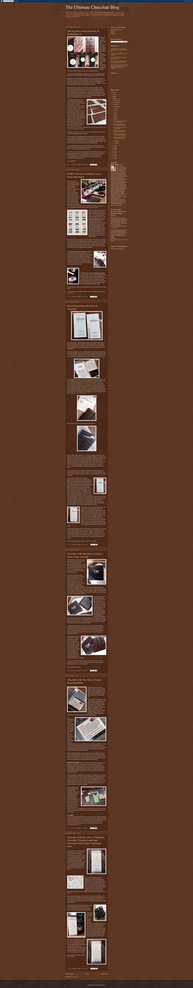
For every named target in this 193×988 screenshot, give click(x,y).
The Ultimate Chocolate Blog (92, 7)
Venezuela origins (91, 279)
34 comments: (85, 968)
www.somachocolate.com (73, 804)
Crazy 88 (91, 705)
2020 (113, 92)
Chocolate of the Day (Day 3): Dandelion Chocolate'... (119, 138)
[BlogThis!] (92, 164)
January (115, 143)
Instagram (113, 33)
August (115, 108)
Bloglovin (113, 32)
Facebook (113, 31)
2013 (113, 152)
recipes (87, 70)
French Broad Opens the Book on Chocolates (120, 128)
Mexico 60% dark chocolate (73, 125)
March (115, 119)
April (115, 117)
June (115, 113)
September (116, 106)
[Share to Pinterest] (96, 164)
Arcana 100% (97, 808)
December (116, 100)
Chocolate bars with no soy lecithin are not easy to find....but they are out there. (119, 50)
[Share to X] (93, 164)
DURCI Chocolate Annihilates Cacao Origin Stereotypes (84, 175)
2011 (113, 156)
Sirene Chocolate (71, 642)
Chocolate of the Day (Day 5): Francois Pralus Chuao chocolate (85, 555)
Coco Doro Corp (85, 625)
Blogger (103, 985)
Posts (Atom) (75, 976)
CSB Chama (74, 808)
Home (87, 974)
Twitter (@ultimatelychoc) (116, 29)
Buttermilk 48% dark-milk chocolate (91, 127)
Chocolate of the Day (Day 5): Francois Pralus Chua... (119, 131)
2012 (113, 154)
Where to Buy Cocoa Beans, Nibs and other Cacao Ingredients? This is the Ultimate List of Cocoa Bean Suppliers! (119, 66)
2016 (113, 145)
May (115, 115)
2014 (113, 149)
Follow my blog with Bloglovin (117, 248)
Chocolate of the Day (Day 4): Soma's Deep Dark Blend (119, 134)
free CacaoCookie (85, 132)
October (115, 104)
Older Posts (104, 974)
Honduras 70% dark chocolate (74, 127)
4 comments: (85, 670)
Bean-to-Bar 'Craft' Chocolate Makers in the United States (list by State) (119, 62)
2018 (113, 96)
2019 (113, 94)
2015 (113, 147)
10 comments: (85, 544)
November (116, 102)
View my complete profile (116, 205)
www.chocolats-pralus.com (91, 660)
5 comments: (85, 296)
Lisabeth (120, 164)
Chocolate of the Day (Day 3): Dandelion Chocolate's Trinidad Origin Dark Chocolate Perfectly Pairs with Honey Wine (85, 842)
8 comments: (85, 164)
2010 (113, 158)
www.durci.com (70, 293)
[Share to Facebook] (95, 164)
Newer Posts (69, 974)
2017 (113, 98)
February (116, 141)
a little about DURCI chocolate (73, 191)
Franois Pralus (79, 579)
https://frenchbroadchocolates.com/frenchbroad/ (90, 533)
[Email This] (90, 164)
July (115, 110)
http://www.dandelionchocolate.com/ (75, 952)
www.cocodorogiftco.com (82, 664)
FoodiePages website (90, 84)
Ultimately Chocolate (72, 80)
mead (94, 926)
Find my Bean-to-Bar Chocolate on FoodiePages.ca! (120, 121)
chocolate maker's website (80, 393)
